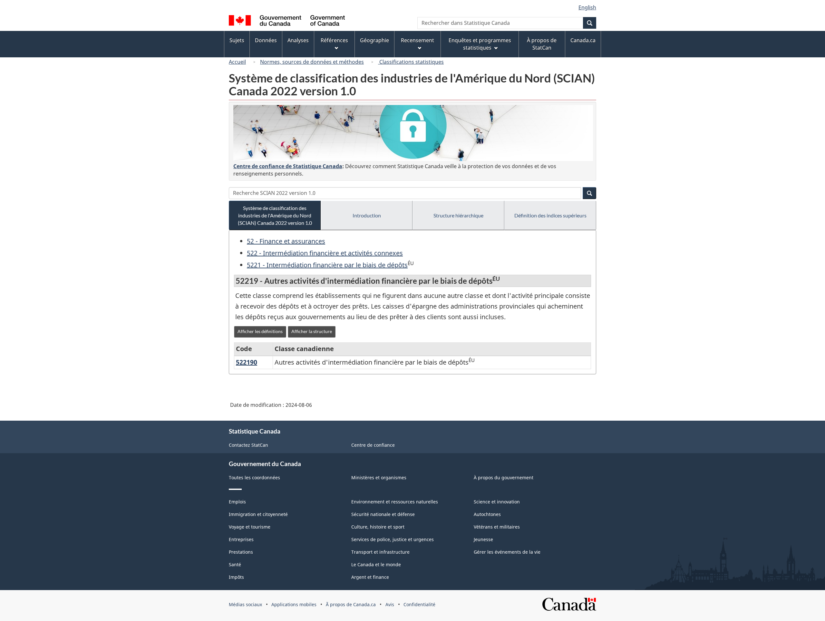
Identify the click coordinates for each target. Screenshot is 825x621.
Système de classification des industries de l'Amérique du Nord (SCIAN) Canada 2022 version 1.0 (275, 215)
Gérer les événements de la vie (507, 552)
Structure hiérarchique (458, 215)
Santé (235, 564)
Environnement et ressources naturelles (394, 502)
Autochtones (487, 514)
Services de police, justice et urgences (392, 539)
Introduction (367, 215)
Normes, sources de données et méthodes (312, 61)
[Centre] (413, 133)
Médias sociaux (245, 604)
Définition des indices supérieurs (550, 215)
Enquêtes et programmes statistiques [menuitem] (480, 44)
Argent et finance (370, 577)
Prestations (241, 552)
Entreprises (241, 539)
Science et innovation (497, 502)
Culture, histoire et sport (377, 527)
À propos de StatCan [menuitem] (542, 44)
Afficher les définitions (260, 331)
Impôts (236, 577)
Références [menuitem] (334, 40)
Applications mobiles (293, 604)
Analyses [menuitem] (298, 40)
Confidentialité (419, 604)
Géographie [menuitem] (374, 40)
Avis (389, 604)
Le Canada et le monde (376, 564)
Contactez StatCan (248, 445)
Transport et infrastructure (380, 552)
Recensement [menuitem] (417, 40)
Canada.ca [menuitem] (583, 40)
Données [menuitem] (266, 40)
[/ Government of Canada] (287, 21)
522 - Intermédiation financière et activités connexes (325, 253)
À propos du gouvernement (503, 477)
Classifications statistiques (411, 61)
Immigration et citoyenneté (258, 514)
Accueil (237, 61)
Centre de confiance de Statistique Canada (287, 166)
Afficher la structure (311, 331)
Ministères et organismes (378, 477)
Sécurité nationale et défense (383, 514)
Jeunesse (483, 539)
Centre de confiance (373, 445)
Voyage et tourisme (249, 527)
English (587, 7)
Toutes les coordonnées (254, 477)
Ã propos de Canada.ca (351, 604)
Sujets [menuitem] (236, 40)
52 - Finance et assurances (286, 241)
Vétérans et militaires (497, 527)
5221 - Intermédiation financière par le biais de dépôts (327, 265)
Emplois (237, 502)
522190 (246, 362)
